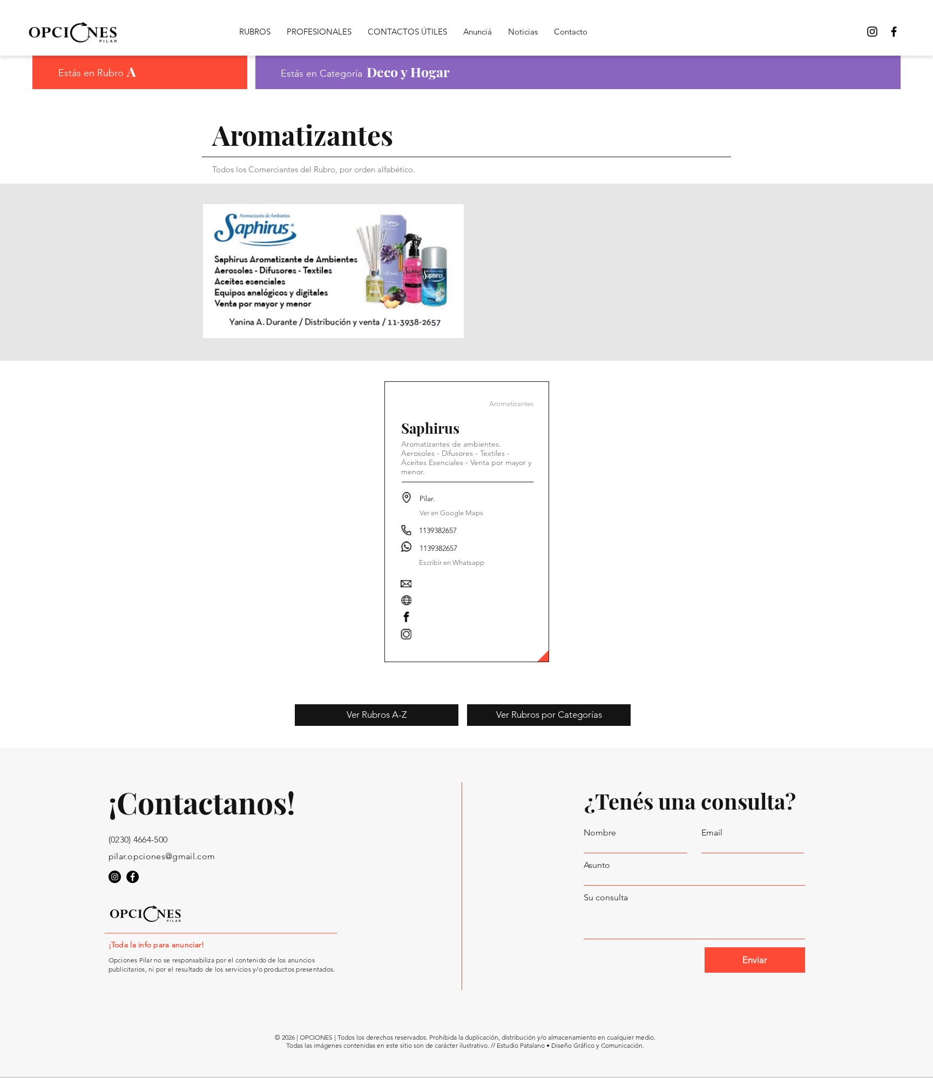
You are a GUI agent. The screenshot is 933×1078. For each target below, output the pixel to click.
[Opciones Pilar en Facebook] (894, 31)
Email (711, 832)
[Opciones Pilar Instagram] (872, 31)
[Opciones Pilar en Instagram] (115, 877)
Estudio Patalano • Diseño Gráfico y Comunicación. (570, 1045)
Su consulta (606, 897)
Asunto (597, 865)
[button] (451, 513)
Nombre (600, 832)
